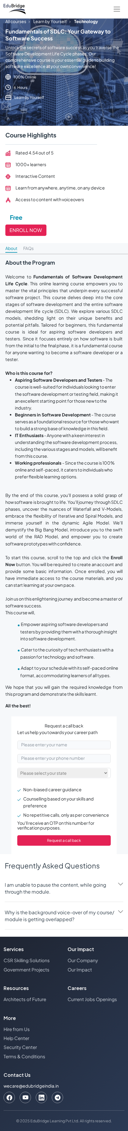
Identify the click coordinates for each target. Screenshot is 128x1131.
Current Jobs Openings (92, 999)
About (11, 248)
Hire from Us (17, 1029)
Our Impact (80, 969)
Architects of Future (25, 999)
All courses (15, 21)
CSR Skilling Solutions (27, 960)
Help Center (16, 1038)
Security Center (20, 1047)
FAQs (28, 248)
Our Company (83, 960)
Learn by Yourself (50, 21)
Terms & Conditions (24, 1056)
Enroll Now (26, 230)
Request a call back (64, 840)
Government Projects (26, 969)
